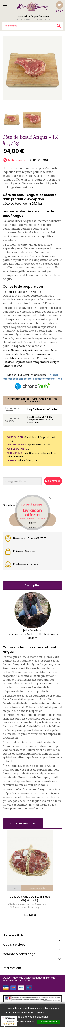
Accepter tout (49, 1021)
